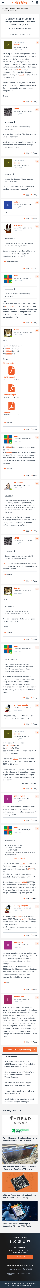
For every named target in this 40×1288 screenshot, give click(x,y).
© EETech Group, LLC (14, 1285)
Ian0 (16, 276)
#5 (37, 226)
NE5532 (15, 306)
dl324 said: (8, 174)
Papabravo (18, 225)
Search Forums (15, 35)
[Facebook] (10, 1241)
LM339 (9, 354)
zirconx (14, 28)
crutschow (18, 483)
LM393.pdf (8, 412)
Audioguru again (21, 705)
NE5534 (8, 306)
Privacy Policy (9, 1283)
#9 (37, 483)
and (12, 261)
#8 (37, 437)
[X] (14, 1241)
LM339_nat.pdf (10, 395)
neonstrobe (19, 996)
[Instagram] (24, 1241)
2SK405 (24, 882)
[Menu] (3, 2)
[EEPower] (27, 1269)
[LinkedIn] (19, 1241)
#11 (37, 589)
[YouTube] (28, 1241)
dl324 (16, 109)
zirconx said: (9, 122)
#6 (37, 276)
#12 (37, 647)
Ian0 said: (8, 496)
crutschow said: (10, 659)
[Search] (33, 2)
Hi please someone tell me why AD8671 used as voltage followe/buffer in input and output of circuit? (20, 1063)
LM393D (25, 919)
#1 (37, 43)
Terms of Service (19, 1283)
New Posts (26, 35)
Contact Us (20, 1257)
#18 (37, 943)
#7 (37, 330)
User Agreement (31, 1283)
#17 (37, 906)
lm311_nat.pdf (9, 377)
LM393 (9, 351)
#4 (37, 203)
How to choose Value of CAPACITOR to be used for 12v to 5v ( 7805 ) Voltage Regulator (19, 1074)
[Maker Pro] (11, 1273)
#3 (37, 161)
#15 (37, 796)
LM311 (8, 348)
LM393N (18, 916)
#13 (37, 706)
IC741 (19, 69)
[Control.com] (14, 1269)
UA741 (21, 75)
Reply (35, 102)
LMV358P (10, 745)
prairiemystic (19, 796)
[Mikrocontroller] (25, 1273)
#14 (37, 732)
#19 (37, 997)
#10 (37, 539)
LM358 (9, 748)
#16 (37, 828)
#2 (37, 109)
